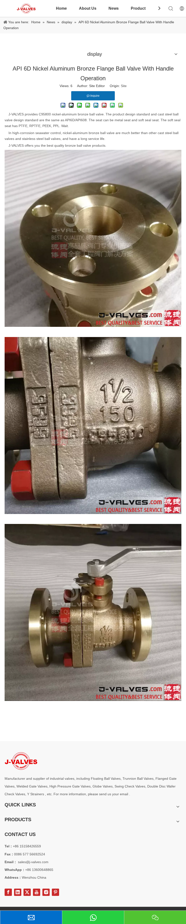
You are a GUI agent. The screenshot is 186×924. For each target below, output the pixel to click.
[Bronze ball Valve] (93, 326)
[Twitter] (27, 892)
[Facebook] (8, 892)
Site (124, 86)
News (113, 8)
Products (139, 8)
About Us (87, 8)
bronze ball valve (91, 114)
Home (61, 8)
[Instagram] (46, 892)
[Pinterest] (55, 892)
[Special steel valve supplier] (21, 761)
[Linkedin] (17, 892)
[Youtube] (36, 892)
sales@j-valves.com (33, 862)
